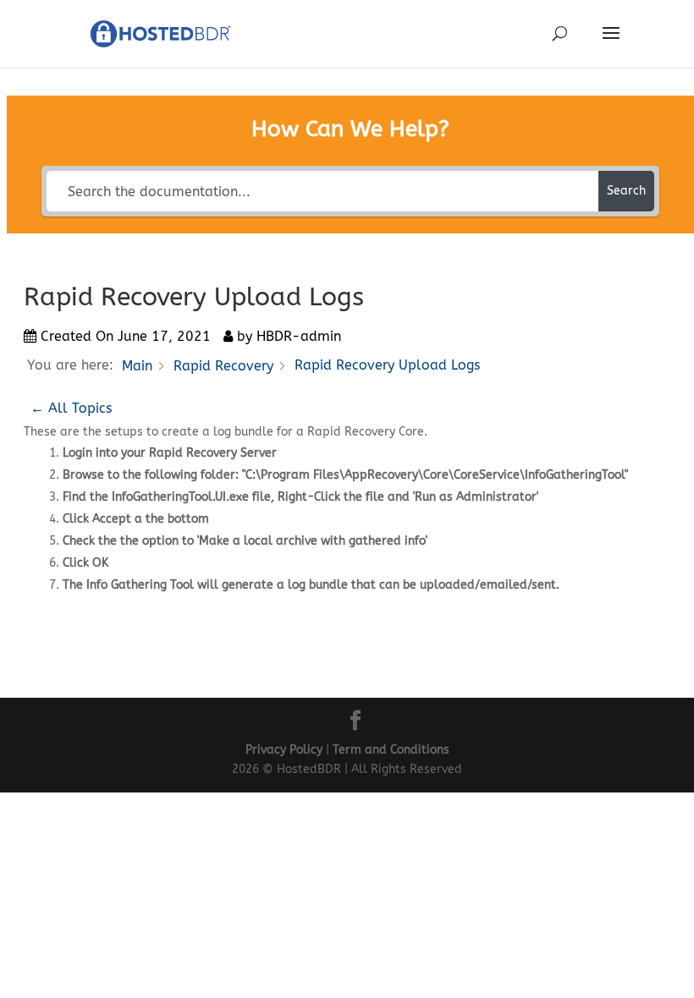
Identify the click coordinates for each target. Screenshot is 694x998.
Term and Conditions (391, 750)
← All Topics (71, 408)
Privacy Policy (283, 750)
